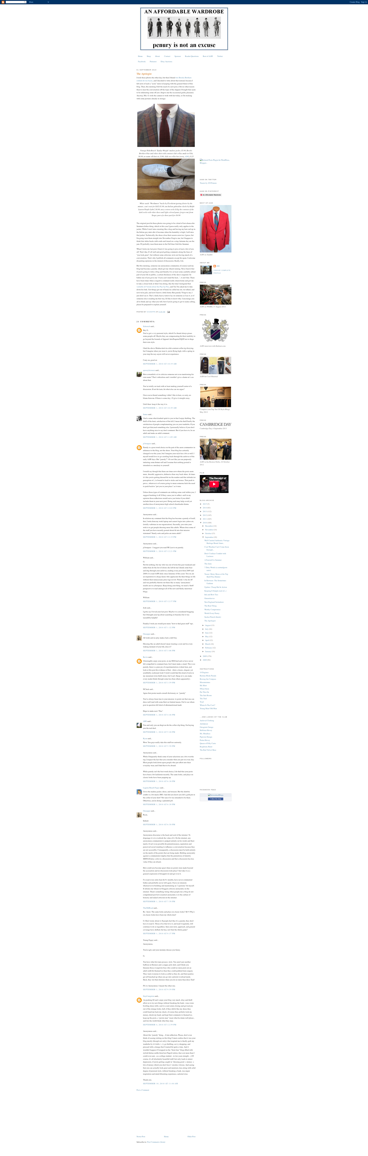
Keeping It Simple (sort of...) (215, 590)
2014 (205, 507)
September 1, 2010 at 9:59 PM (159, 989)
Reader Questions (192, 56)
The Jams (208, 563)
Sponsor (178, 56)
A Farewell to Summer (213, 560)
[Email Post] (168, 312)
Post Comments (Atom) (156, 1142)
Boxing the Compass (208, 679)
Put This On (204, 692)
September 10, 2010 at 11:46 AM (160, 1083)
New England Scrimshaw (214, 602)
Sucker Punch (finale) (212, 617)
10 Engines (204, 672)
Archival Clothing (207, 720)
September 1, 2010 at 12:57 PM (160, 601)
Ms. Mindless (205, 733)
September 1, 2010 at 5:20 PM (159, 732)
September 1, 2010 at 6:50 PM (159, 824)
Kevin (145, 657)
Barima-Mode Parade (208, 675)
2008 (205, 660)
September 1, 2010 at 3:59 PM (159, 682)
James (145, 414)
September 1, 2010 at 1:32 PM (159, 627)
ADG (187, 156)
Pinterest (153, 61)
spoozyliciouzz (149, 370)
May (207, 636)
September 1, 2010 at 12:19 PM (160, 537)
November (209, 529)
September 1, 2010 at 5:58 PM (159, 746)
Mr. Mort (203, 685)
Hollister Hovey (206, 730)
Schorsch (146, 326)
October (208, 533)
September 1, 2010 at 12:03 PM (160, 508)
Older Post (191, 1136)
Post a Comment (143, 1090)
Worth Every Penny (212, 613)
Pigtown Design (206, 737)
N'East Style (204, 688)
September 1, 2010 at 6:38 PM (159, 804)
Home (140, 56)
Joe (218, 266)
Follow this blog (215, 799)
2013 (205, 511)
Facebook (142, 61)
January (208, 651)
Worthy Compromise (212, 609)
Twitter (220, 56)
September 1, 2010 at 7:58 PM (159, 901)
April (207, 640)
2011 (205, 519)
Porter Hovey (205, 740)
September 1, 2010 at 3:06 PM (159, 650)
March (208, 644)
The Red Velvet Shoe (208, 750)
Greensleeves (209, 598)
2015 (205, 504)
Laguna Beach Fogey (151, 787)
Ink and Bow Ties (211, 594)
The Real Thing (210, 605)
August (208, 625)
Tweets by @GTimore (208, 183)
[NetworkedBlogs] (215, 795)
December (209, 526)
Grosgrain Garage (206, 727)
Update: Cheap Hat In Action (215, 587)
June (207, 632)
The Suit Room (206, 695)
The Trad (203, 698)
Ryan (145, 738)
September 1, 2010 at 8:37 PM (159, 933)
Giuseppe (146, 634)
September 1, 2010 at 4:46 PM (159, 714)
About (157, 56)
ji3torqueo (147, 443)
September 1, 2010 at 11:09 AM (160, 437)
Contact (167, 56)
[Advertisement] (166, 1113)
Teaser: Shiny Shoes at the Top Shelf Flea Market (216, 575)
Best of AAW (208, 56)
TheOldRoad (148, 908)
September (209, 537)
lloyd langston (148, 996)
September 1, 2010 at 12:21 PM (160, 551)
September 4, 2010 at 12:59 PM (160, 1024)
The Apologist (210, 620)
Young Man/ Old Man (208, 708)
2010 (205, 522)
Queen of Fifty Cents (208, 743)
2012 (205, 515)
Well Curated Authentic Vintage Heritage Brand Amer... (216, 542)
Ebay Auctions (166, 61)
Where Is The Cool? (207, 705)
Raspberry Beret (206, 746)
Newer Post (141, 1136)
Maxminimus (205, 682)
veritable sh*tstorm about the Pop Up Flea (153, 286)
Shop (149, 56)
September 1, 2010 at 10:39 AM (160, 408)
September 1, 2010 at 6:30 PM (159, 781)
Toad (202, 701)
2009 (205, 656)
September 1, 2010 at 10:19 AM (160, 363)
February (208, 647)
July (207, 629)
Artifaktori (204, 723)
